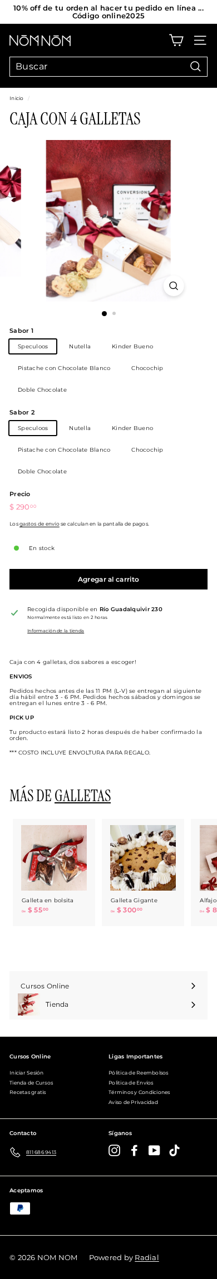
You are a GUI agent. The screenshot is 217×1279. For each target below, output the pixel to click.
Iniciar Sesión (26, 1073)
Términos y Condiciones (139, 1092)
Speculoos (33, 346)
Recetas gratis (27, 1092)
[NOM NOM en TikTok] (174, 1150)
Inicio (16, 98)
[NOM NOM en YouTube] (154, 1150)
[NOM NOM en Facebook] (134, 1150)
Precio (20, 494)
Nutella (80, 346)
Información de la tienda (55, 630)
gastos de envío (39, 524)
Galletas (83, 796)
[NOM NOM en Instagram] (114, 1150)
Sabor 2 (21, 412)
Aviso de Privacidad (133, 1102)
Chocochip (147, 368)
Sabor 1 (21, 330)
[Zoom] (173, 286)
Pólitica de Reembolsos (138, 1073)
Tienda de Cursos (31, 1083)
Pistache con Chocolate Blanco (64, 368)
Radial (147, 1257)
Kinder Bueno (132, 346)
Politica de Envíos (131, 1083)
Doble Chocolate (42, 389)
